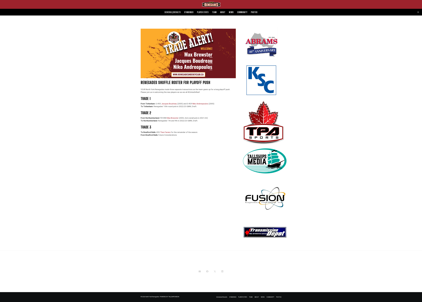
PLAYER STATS (242, 297)
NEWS (263, 297)
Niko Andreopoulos (200, 104)
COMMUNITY (270, 297)
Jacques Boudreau (169, 104)
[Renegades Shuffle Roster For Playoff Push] (200, 271)
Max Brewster (172, 118)
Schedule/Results (221, 297)
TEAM (251, 297)
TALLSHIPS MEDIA (173, 296)
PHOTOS (278, 297)
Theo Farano (165, 132)
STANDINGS (232, 297)
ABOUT (257, 297)
